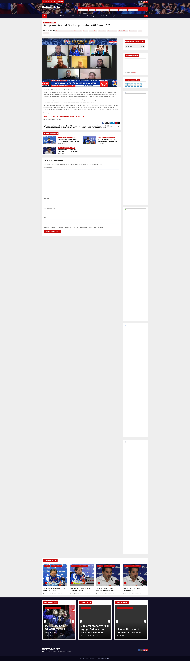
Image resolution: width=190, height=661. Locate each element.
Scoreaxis (134, 72)
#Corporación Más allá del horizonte (63, 30)
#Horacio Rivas (93, 30)
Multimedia (104, 16)
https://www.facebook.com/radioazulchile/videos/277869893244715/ (63, 116)
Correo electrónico (50, 208)
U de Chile (107, 10)
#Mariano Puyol (102, 30)
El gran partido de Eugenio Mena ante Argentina (128, 629)
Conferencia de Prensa (70, 137)
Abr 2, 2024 (50, 636)
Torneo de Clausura (132, 10)
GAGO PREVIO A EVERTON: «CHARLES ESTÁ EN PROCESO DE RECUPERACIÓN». (108, 141)
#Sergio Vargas (132, 30)
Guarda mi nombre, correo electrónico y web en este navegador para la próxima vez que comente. (74, 227)
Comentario (48, 168)
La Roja (135, 608)
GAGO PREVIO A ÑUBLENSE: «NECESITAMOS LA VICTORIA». (68, 150)
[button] (142, 16)
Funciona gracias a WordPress (87, 658)
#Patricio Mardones (112, 30)
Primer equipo (52, 16)
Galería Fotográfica (56, 608)
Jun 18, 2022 (85, 636)
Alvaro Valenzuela (58, 593)
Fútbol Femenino (114, 10)
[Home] (44, 16)
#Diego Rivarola (77, 30)
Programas (53, 22)
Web (45, 217)
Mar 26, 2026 (128, 593)
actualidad (91, 10)
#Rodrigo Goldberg (122, 30)
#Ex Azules (85, 30)
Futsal (89, 608)
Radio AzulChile (51, 7)
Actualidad (46, 22)
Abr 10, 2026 (61, 153)
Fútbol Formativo (123, 10)
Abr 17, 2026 (101, 143)
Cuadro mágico (99, 10)
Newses (100, 658)
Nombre (47, 198)
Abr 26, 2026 (61, 143)
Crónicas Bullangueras (91, 16)
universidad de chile (83, 10)
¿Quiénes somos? (117, 16)
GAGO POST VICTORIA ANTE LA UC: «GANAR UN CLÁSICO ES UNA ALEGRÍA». (69, 141)
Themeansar (107, 658)
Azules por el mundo (128, 608)
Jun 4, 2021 (121, 636)
